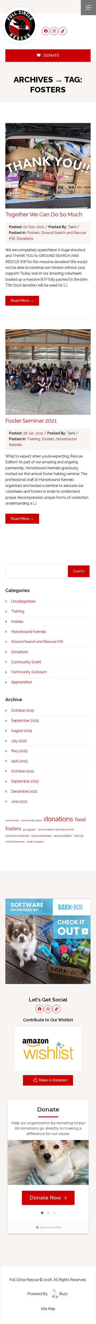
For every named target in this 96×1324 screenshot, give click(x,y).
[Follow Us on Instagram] (54, 31)
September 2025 (25, 720)
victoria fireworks (15, 841)
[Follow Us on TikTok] (63, 31)
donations (58, 819)
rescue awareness (41, 835)
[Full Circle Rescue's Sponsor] (48, 941)
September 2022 (25, 781)
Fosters (33, 233)
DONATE (51, 55)
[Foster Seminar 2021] (48, 372)
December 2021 (24, 791)
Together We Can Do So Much (43, 214)
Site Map (48, 1309)
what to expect (35, 841)
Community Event (26, 662)
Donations (25, 238)
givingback (29, 829)
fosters (13, 829)
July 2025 (19, 741)
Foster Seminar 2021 (31, 420)
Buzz (63, 1294)
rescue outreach (63, 835)
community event (31, 820)
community (12, 820)
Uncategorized (23, 601)
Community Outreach (29, 672)
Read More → (22, 300)
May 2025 (19, 751)
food (80, 819)
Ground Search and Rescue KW (37, 642)
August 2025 (21, 731)
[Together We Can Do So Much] (48, 166)
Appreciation (21, 682)
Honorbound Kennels (28, 632)
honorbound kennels (17, 835)
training (78, 835)
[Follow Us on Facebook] (46, 31)
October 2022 (22, 771)
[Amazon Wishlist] (48, 1049)
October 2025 (22, 710)
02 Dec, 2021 (34, 227)
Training (33, 439)
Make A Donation (52, 1080)
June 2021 (19, 801)
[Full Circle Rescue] (20, 25)
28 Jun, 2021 (33, 433)
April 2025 (19, 761)
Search (78, 571)
